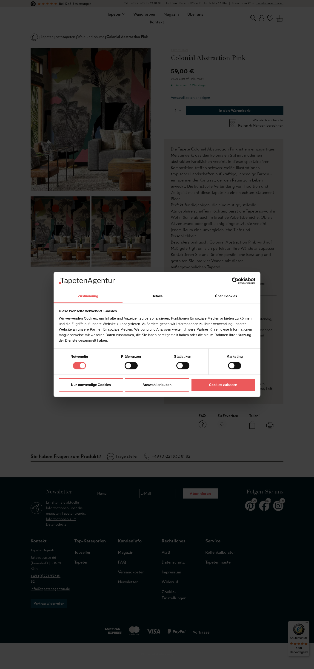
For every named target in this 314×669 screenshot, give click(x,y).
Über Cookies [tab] (226, 296)
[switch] (131, 365)
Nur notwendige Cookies (91, 385)
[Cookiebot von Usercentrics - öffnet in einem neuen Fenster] (235, 281)
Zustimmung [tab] (88, 296)
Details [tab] (157, 296)
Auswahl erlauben (157, 385)
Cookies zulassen (223, 385)
